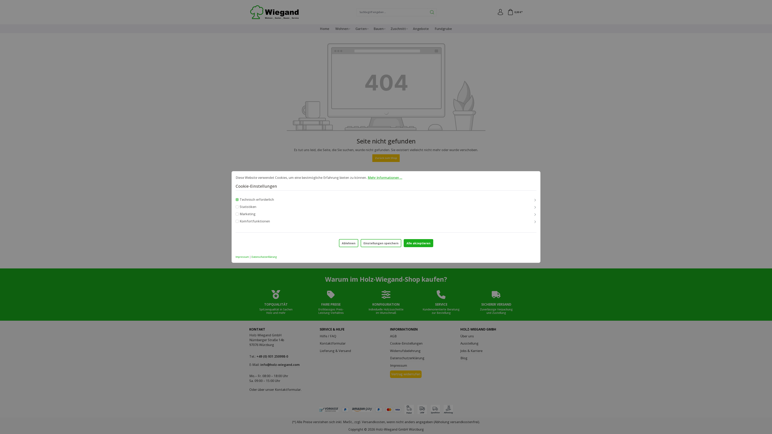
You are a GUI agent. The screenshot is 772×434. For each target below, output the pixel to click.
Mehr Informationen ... (385, 177)
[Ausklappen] (535, 200)
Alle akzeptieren (418, 243)
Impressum (242, 257)
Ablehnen (348, 243)
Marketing (248, 214)
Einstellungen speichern (380, 243)
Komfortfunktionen (255, 221)
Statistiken (248, 207)
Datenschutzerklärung (264, 257)
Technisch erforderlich (257, 199)
